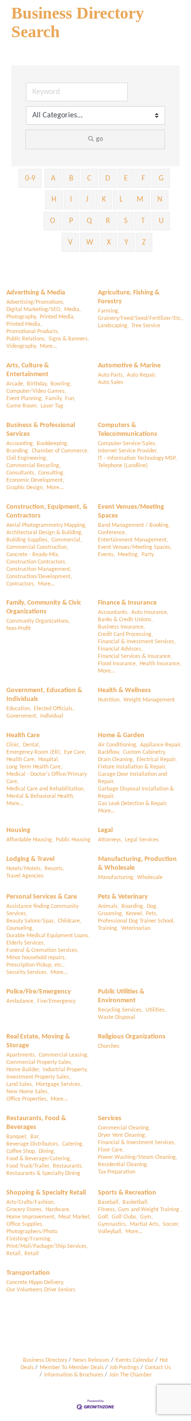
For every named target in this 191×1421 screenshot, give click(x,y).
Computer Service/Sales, (127, 444)
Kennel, (134, 914)
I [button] (71, 199)
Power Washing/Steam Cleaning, (137, 1157)
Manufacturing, (116, 877)
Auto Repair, (141, 375)
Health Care (23, 735)
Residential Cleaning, (123, 1165)
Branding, (17, 451)
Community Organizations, (38, 621)
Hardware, (58, 1210)
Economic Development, (35, 480)
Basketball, (135, 1202)
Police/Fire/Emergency (38, 991)
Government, (22, 716)
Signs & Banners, (68, 339)
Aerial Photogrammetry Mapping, (46, 525)
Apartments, (21, 1055)
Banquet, (17, 1137)
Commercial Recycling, (33, 466)
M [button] (140, 199)
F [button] (143, 178)
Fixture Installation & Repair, (132, 767)
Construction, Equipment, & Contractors (47, 511)
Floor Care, (111, 1150)
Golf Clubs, (125, 1217)
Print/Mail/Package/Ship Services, (47, 1246)
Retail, (14, 1254)
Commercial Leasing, (64, 1055)
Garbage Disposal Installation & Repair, (136, 792)
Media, (72, 310)
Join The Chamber (130, 1375)
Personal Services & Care (41, 897)
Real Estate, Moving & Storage (38, 1041)
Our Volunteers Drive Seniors (40, 1290)
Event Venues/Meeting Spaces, (135, 547)
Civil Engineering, (27, 458)
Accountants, (113, 612)
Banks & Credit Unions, (125, 620)
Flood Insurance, (117, 664)
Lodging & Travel (30, 859)
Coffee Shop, (21, 1151)
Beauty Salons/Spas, (30, 921)
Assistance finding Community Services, (42, 910)
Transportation (28, 1273)
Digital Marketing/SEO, (34, 310)
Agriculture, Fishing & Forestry (129, 297)
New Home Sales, (27, 1092)
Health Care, (21, 760)
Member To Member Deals (72, 1368)
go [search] (99, 139)
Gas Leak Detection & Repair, (132, 804)
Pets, (152, 914)
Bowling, (61, 384)
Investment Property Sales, (38, 1077)
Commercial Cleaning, (124, 1128)
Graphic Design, (25, 488)
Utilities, (155, 1010)
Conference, (112, 533)
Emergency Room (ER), (34, 752)
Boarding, (132, 906)
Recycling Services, (120, 1010)
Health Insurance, (160, 664)
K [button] (104, 199)
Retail (31, 1254)
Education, (18, 709)
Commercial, (66, 540)
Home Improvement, (31, 1217)
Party (148, 555)
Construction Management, (39, 569)
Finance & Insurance (127, 603)
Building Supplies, (27, 540)
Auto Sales (110, 382)
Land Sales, (19, 1084)
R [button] (108, 221)
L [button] (121, 199)
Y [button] (126, 243)
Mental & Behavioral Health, (40, 796)
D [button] (107, 178)
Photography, (21, 317)
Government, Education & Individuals (44, 695)
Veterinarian (135, 928)
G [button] (161, 178)
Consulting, (51, 473)
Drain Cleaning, (116, 760)
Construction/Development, (39, 577)
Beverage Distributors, (33, 1144)
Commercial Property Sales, (39, 1062)
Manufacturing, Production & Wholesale (137, 864)
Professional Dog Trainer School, (136, 921)
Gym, (146, 1217)
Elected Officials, (54, 709)
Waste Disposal (116, 1017)
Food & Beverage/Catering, (39, 1159)
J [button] (87, 199)
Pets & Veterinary (123, 897)
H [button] (53, 199)
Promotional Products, (32, 332)
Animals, (108, 906)
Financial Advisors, (120, 649)
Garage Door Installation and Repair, (132, 778)
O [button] (52, 221)
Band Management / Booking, (134, 525)
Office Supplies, (25, 1224)
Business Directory (45, 1360)
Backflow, (109, 752)
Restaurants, (68, 1166)
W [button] (89, 243)
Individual (51, 716)
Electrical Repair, (157, 760)
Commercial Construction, (37, 547)
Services (109, 1118)
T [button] (143, 221)
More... (48, 346)
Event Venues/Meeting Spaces (131, 511)
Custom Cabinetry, (144, 752)
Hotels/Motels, (24, 869)
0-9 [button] (30, 178)
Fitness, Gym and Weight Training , (140, 1210)
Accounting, (20, 444)
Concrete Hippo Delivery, (35, 1283)
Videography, (21, 346)
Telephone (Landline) (123, 466)
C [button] (89, 178)
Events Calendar (135, 1360)
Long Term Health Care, (34, 767)
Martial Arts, (145, 1224)
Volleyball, (110, 1232)
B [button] (71, 178)
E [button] (126, 178)
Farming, (108, 311)
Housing (18, 830)
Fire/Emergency (56, 1001)
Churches (108, 1046)
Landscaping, (113, 326)
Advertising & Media (35, 292)
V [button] (70, 243)
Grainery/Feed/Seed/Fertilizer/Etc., (141, 318)
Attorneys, (110, 840)
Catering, (73, 1144)
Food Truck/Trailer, (28, 1166)
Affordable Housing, (29, 840)
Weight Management (149, 700)
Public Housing (73, 840)
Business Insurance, (121, 627)
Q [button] (89, 221)
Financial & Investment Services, (137, 642)
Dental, (31, 745)
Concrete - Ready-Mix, (32, 555)
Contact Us (158, 1368)
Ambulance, (20, 1001)
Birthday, (37, 384)
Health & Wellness (124, 690)
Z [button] (144, 243)
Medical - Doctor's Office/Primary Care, (46, 778)
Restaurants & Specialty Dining (43, 1173)
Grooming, (110, 914)
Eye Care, (75, 752)
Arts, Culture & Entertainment (27, 370)
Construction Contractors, (36, 562)
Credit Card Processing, (125, 634)
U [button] (161, 221)
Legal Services (142, 840)
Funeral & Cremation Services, (42, 950)
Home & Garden (121, 735)
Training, (108, 928)
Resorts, (54, 869)
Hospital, (48, 760)
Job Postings (124, 1368)
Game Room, (22, 406)
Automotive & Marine (129, 365)
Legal (105, 830)
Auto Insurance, (149, 612)
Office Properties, (27, 1099)
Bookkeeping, (53, 444)
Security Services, (27, 972)
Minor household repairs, (36, 958)
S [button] (125, 221)
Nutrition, (109, 700)
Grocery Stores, (24, 1210)
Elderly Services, (25, 943)
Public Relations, (26, 339)
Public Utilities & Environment (121, 996)
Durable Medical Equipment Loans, (48, 936)
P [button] (71, 221)
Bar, (35, 1137)
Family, (54, 399)
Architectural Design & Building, (44, 533)
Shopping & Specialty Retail (46, 1192)
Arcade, (15, 384)
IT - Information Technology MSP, (137, 458)
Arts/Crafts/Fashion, (30, 1202)
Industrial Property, (65, 1070)
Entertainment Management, (133, 540)
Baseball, (109, 1202)
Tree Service (145, 326)
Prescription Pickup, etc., (35, 965)
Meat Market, (74, 1217)
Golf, (103, 1217)
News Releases (91, 1360)
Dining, (47, 1151)
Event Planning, (24, 399)
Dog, (152, 906)
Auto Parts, (111, 375)
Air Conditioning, (118, 745)
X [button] (109, 243)
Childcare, (69, 921)
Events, (106, 555)
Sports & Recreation (127, 1192)
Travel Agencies (25, 876)
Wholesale (150, 877)
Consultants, (21, 473)
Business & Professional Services (40, 430)
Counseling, (20, 928)
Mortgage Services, (59, 1084)
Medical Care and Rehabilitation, (45, 789)
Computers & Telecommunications (127, 430)
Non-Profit (18, 629)
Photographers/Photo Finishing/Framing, (31, 1235)
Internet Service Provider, (128, 451)
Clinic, (13, 745)
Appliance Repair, (161, 745)
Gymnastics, (112, 1224)
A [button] (53, 178)
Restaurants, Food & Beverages (36, 1123)
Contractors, (20, 584)
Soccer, (171, 1224)
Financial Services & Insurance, (135, 656)
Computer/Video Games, (36, 391)
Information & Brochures (73, 1375)
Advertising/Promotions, (35, 302)
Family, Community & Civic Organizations (43, 607)
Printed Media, (57, 317)
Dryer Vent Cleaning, (122, 1135)
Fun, (70, 399)
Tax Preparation (116, 1172)
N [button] (159, 199)
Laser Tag (52, 406)
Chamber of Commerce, (60, 451)
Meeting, (128, 555)
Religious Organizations (132, 1036)
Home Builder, (23, 1070)
